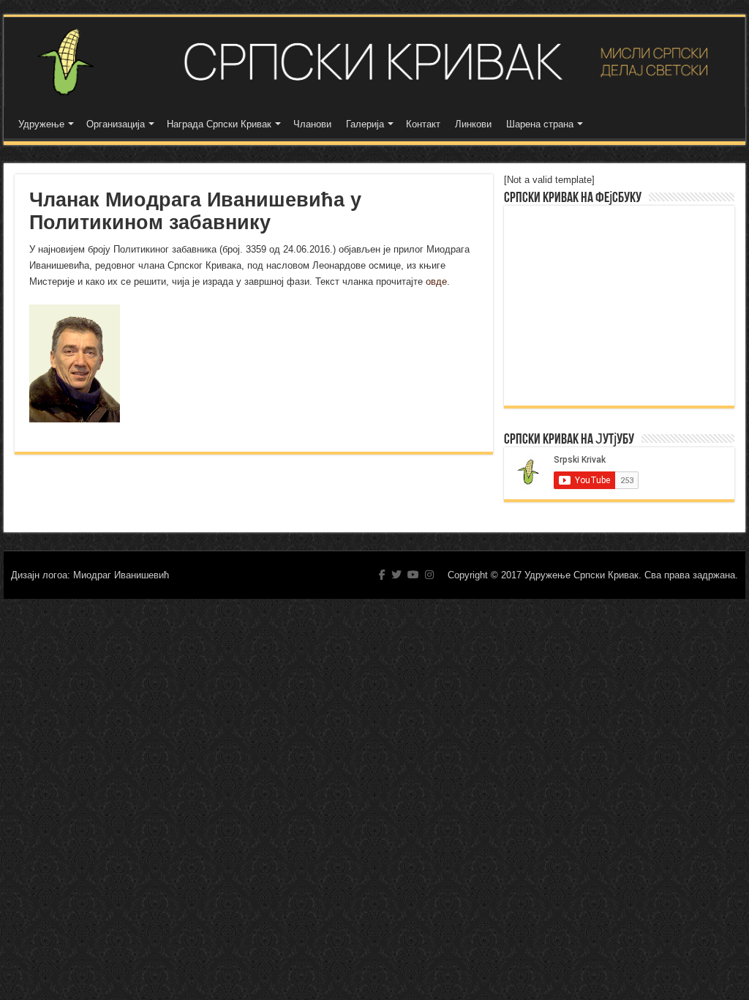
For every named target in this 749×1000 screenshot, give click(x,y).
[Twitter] (396, 574)
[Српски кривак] (374, 62)
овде (436, 281)
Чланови (312, 124)
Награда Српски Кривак (219, 124)
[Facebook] (382, 574)
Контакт (423, 124)
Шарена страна (539, 124)
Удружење (41, 124)
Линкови (473, 124)
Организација (115, 124)
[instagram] (429, 574)
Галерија (365, 124)
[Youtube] (413, 574)
